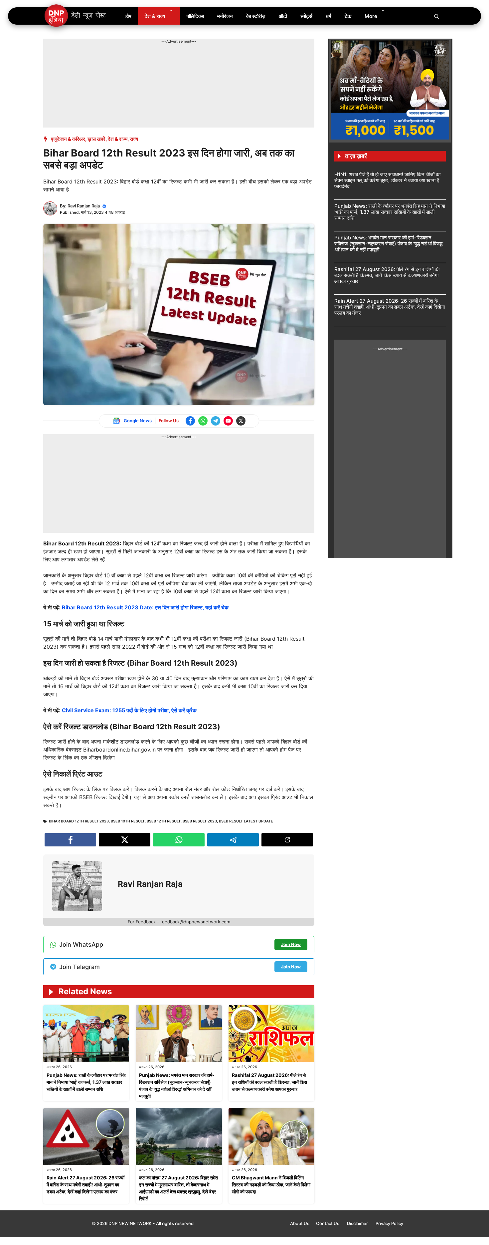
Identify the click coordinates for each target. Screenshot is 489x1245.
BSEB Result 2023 (200, 821)
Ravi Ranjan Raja (84, 205)
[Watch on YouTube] (228, 421)
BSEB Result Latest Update (246, 821)
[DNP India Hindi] (75, 16)
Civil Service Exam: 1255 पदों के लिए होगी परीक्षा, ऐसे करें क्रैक (129, 710)
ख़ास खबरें (96, 139)
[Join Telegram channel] (215, 421)
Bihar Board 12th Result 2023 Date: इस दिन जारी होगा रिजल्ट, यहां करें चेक (145, 607)
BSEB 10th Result (128, 821)
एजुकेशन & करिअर (68, 139)
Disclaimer (358, 1223)
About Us (299, 1223)
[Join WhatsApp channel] (203, 421)
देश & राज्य (155, 16)
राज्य (134, 139)
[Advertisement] (164, 59)
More (371, 16)
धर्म (328, 16)
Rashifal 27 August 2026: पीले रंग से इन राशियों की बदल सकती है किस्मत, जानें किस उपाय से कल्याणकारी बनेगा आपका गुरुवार (269, 1082)
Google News (138, 420)
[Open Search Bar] (436, 16)
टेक (348, 16)
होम (128, 16)
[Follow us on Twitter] (240, 421)
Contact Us (328, 1223)
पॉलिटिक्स (195, 16)
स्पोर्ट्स (306, 16)
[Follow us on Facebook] (190, 421)
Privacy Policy (389, 1223)
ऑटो (283, 16)
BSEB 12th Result (164, 821)
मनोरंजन (225, 16)
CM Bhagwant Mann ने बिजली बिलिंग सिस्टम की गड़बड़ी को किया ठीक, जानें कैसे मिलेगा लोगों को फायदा (271, 1184)
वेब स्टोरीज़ (255, 16)
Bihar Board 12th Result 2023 (79, 821)
